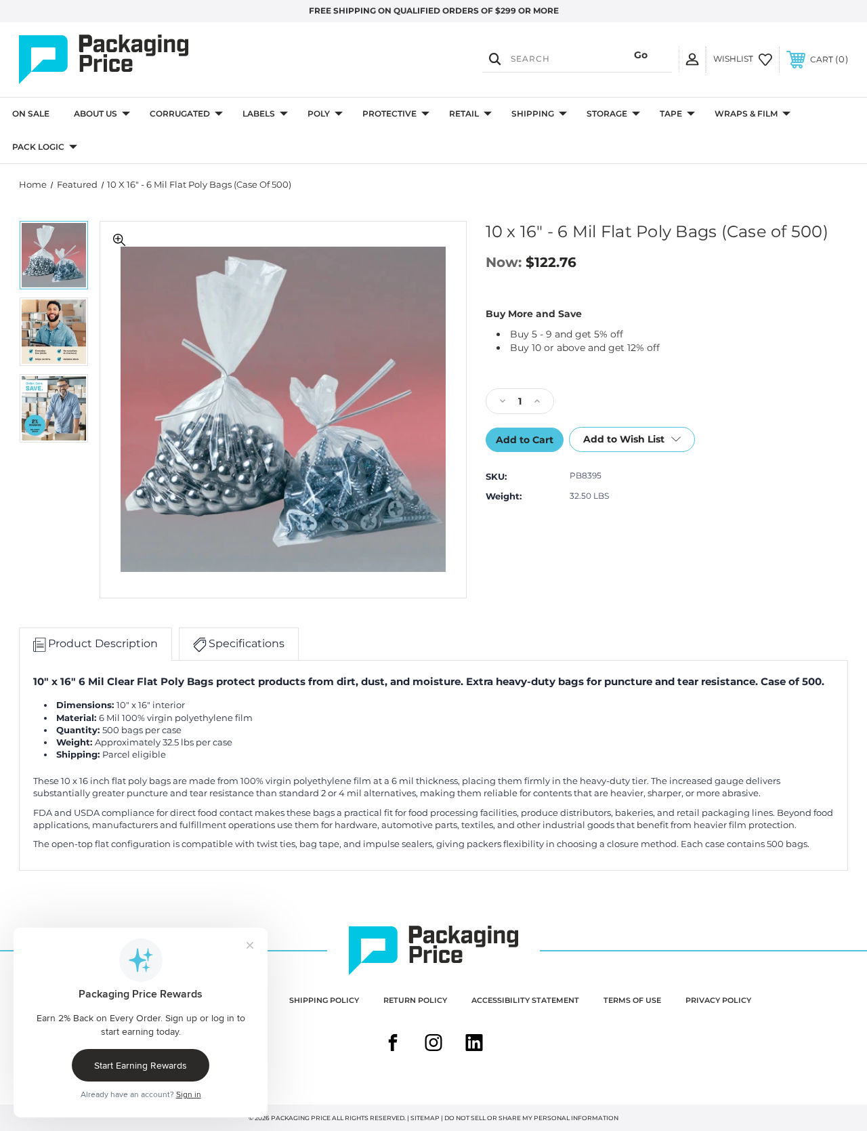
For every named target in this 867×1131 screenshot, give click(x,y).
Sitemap (425, 1118)
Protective (389, 113)
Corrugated (180, 113)
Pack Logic (38, 147)
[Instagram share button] (433, 1044)
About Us (95, 113)
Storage (607, 113)
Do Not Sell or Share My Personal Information (531, 1118)
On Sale (30, 113)
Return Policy (415, 1000)
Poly (319, 113)
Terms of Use (632, 1000)
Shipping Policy (324, 1000)
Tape (671, 113)
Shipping (532, 113)
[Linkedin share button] (474, 1044)
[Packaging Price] (143, 59)
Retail (464, 113)
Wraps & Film (746, 113)
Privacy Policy (718, 1000)
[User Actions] (692, 59)
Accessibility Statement (525, 1000)
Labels (258, 113)
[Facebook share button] (393, 1044)
